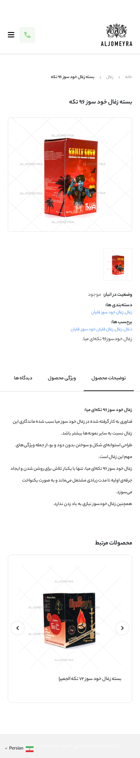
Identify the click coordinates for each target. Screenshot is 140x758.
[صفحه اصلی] (116, 35)
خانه (128, 77)
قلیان (75, 329)
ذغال (128, 329)
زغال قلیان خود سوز (97, 329)
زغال (109, 77)
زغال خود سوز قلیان (107, 312)
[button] (122, 628)
